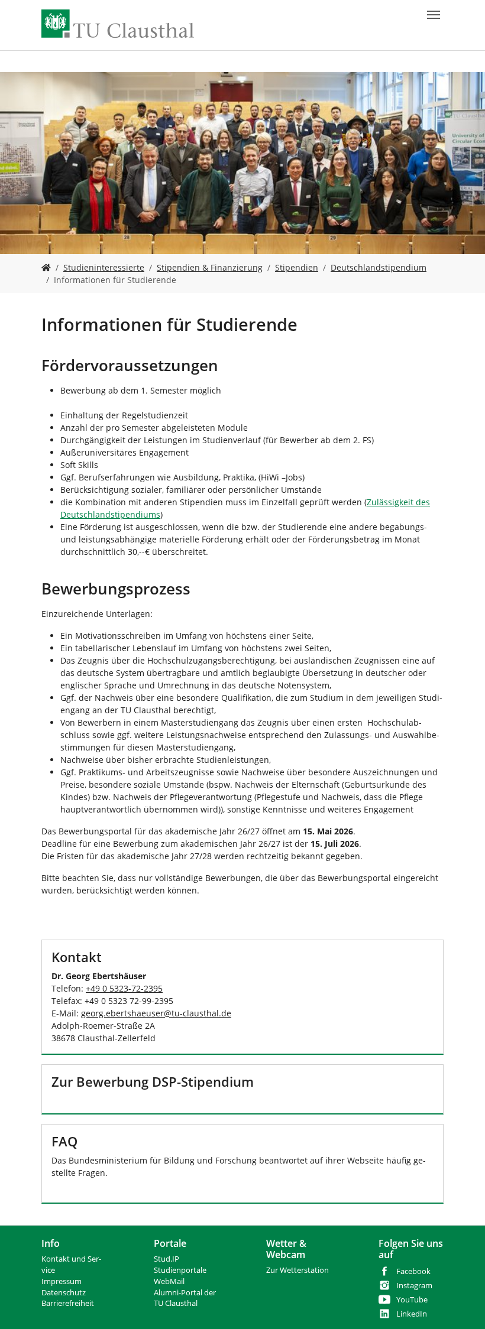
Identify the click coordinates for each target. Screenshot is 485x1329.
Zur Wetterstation (297, 1270)
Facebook (413, 1271)
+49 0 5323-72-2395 (124, 988)
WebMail (169, 1281)
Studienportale (180, 1270)
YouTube (412, 1300)
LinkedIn (411, 1314)
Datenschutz (63, 1293)
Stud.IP (166, 1259)
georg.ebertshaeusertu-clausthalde (156, 1013)
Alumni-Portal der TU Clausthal (185, 1298)
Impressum (61, 1281)
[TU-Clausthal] (117, 23)
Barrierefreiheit (67, 1303)
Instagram (414, 1286)
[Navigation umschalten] (433, 15)
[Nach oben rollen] (460, 1304)
